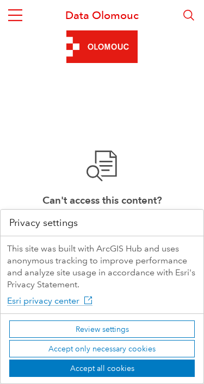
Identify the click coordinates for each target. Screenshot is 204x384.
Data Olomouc (102, 15)
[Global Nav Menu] (15, 15)
